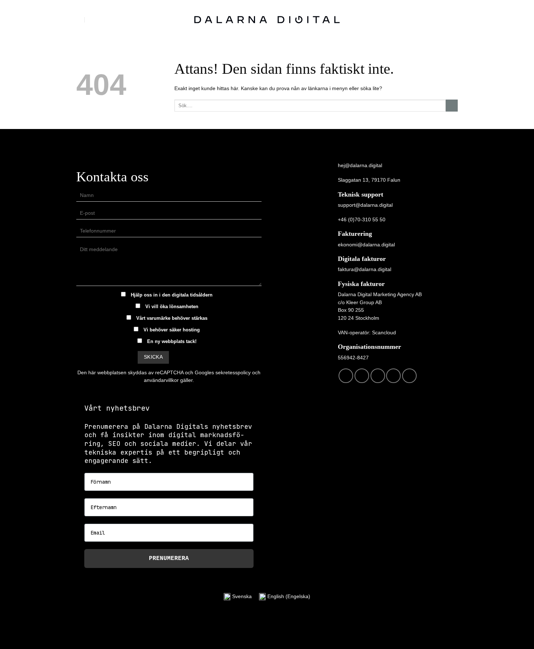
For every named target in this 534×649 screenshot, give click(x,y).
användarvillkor (161, 380)
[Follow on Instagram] (362, 375)
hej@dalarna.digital (360, 165)
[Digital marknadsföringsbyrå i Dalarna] (267, 19)
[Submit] (452, 106)
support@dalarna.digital (365, 205)
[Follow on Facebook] (346, 375)
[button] (454, 20)
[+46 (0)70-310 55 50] (93, 19)
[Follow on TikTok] (378, 375)
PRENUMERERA (169, 558)
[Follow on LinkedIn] (393, 375)
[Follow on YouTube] (409, 375)
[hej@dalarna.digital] (79, 19)
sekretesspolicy (233, 372)
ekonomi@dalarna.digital (366, 244)
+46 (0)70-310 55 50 (361, 219)
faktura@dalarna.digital (364, 269)
